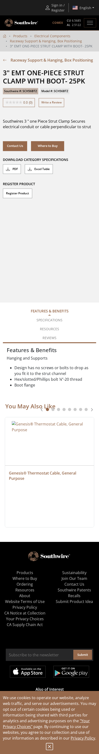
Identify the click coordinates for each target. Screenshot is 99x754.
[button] (47, 146)
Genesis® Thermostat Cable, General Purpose (43, 475)
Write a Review (51, 102)
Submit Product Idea (74, 601)
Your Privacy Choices (25, 618)
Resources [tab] (49, 329)
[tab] (47, 409)
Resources (24, 590)
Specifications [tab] (49, 320)
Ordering (25, 584)
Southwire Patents (74, 590)
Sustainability (74, 572)
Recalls (74, 595)
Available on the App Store (28, 672)
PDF (15, 169)
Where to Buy (24, 578)
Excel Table (42, 169)
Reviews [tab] (49, 338)
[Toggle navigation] (90, 22)
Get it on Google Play (71, 672)
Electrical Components (52, 36)
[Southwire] (21, 22)
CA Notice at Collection (24, 613)
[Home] (4, 35)
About (24, 595)
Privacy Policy (83, 738)
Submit (82, 655)
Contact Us (15, 146)
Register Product (17, 193)
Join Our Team (74, 578)
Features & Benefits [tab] (49, 311)
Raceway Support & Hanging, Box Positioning (46, 41)
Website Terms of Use (25, 601)
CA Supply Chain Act (25, 624)
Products (20, 36)
